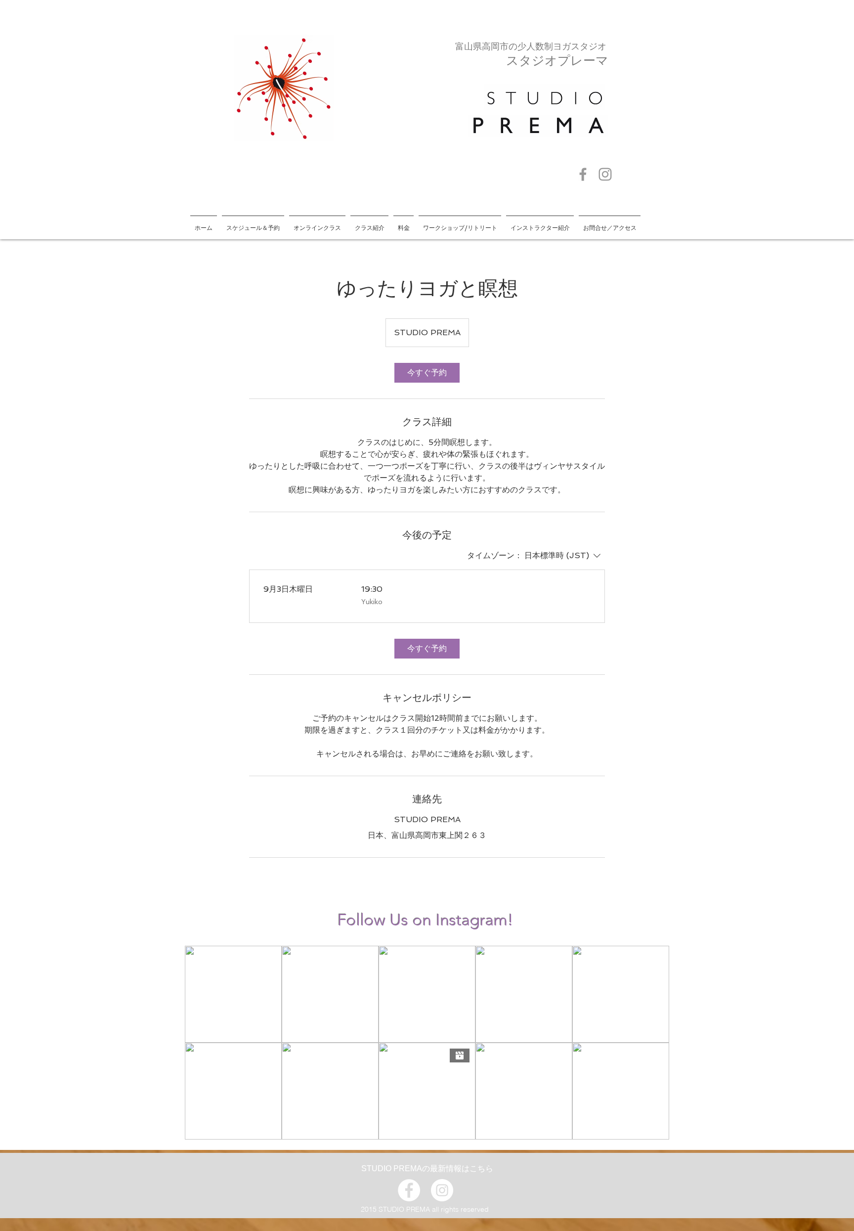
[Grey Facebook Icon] (583, 174)
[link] (427, 373)
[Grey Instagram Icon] (605, 174)
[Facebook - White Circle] (409, 1190)
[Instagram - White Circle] (442, 1190)
